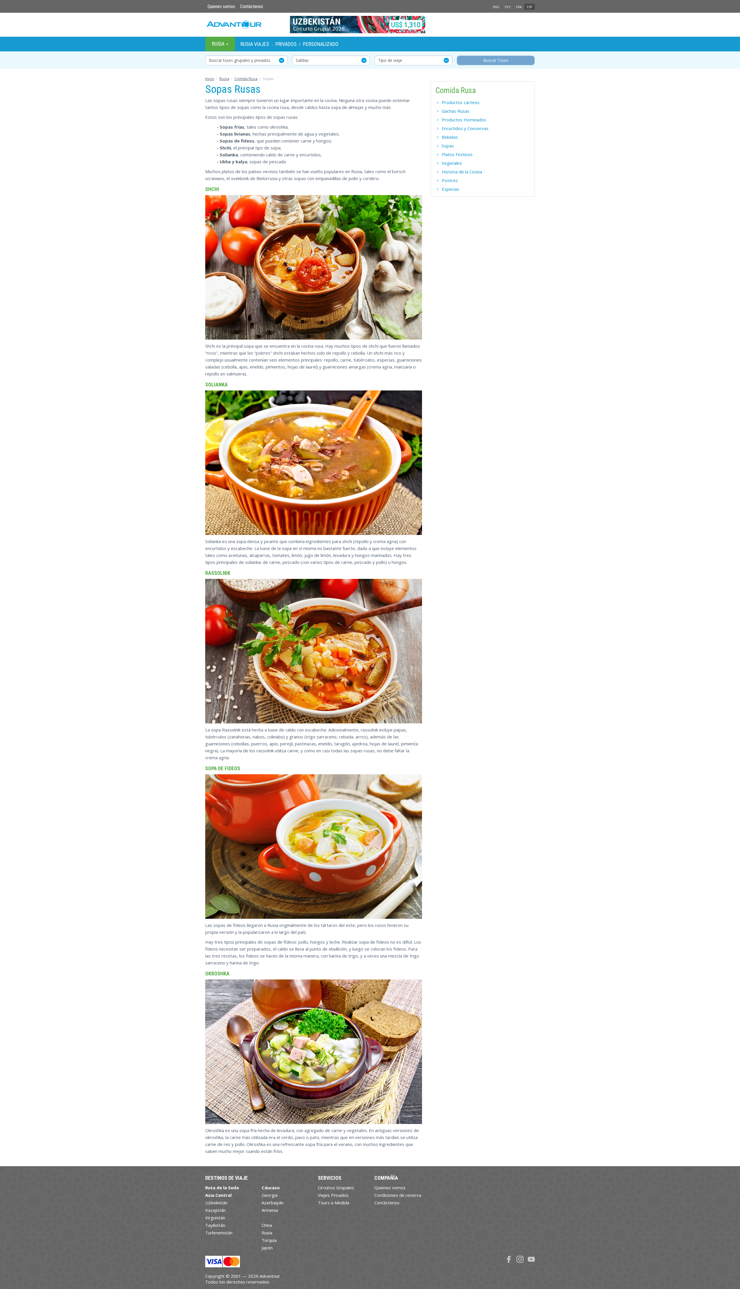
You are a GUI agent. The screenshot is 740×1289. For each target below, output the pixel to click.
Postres (450, 180)
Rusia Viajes (254, 44)
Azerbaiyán (273, 1202)
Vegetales (452, 163)
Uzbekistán (216, 1202)
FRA (519, 7)
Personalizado (320, 44)
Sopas (448, 146)
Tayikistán (215, 1225)
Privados (286, 44)
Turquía (269, 1240)
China (267, 1225)
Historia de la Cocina (462, 172)
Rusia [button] (218, 44)
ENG (496, 7)
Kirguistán (215, 1218)
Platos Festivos (457, 154)
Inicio (209, 78)
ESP (529, 7)
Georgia (270, 1195)
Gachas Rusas (455, 111)
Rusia (224, 78)
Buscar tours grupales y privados (239, 60)
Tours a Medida (333, 1202)
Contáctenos (251, 6)
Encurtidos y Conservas (465, 128)
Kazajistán (215, 1210)
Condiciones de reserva (397, 1195)
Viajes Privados (333, 1195)
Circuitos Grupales (336, 1187)
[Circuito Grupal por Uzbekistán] (370, 24)
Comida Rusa (246, 78)
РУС (508, 7)
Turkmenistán (218, 1233)
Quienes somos (221, 6)
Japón (267, 1248)
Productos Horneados (464, 120)
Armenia (270, 1210)
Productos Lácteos (461, 102)
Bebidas (450, 137)
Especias (450, 189)
